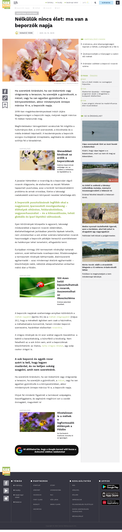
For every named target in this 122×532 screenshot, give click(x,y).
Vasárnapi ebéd (72, 2)
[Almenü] (16, 2)
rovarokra (57, 327)
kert (58, 8)
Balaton (18, 502)
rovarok (48, 8)
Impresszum (77, 499)
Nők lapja (54, 499)
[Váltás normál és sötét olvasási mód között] (95, 2)
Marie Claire (55, 504)
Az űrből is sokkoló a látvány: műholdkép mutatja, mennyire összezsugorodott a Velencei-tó (97, 188)
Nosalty (36, 504)
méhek (37, 8)
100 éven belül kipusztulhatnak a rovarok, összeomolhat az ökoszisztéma (65, 288)
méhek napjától (23, 317)
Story (52, 485)
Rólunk (75, 495)
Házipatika (37, 509)
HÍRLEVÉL (75, 490)
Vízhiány (50, 2)
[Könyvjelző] (5, 105)
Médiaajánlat (77, 516)
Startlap (36, 485)
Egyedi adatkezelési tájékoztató (80, 510)
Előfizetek (106, 2)
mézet (61, 380)
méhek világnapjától (59, 317)
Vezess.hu (37, 495)
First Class (37, 499)
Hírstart (36, 490)
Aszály (59, 2)
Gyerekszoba (55, 490)
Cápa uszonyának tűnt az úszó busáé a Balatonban (99, 145)
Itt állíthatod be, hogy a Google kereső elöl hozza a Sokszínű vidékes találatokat (49, 450)
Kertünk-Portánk (27, 13)
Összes (93, 76)
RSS (73, 485)
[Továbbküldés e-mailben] (5, 98)
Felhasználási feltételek (82, 504)
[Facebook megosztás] (5, 91)
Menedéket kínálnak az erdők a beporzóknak (65, 156)
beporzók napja (22, 8)
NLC (51, 495)
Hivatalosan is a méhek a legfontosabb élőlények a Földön (65, 421)
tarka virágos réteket (52, 346)
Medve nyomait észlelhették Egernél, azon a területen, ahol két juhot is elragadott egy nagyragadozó (99, 229)
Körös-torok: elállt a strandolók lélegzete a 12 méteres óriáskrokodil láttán (99, 267)
